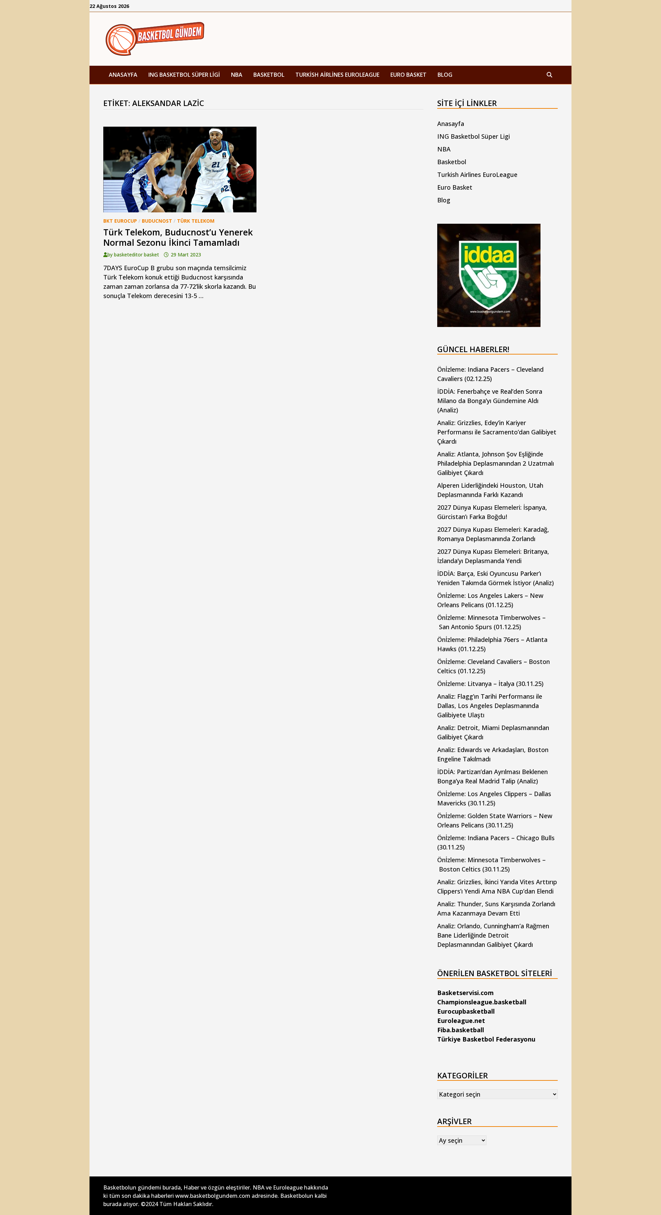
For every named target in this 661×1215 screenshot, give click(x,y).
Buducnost (157, 221)
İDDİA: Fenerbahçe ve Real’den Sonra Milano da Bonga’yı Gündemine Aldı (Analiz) (489, 400)
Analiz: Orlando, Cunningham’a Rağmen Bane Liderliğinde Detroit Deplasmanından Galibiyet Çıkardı (493, 935)
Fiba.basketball (460, 1030)
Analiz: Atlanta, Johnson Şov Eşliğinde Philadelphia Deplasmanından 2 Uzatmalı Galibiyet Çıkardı (495, 463)
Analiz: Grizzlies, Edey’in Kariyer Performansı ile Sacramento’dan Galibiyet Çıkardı (496, 432)
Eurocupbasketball (466, 1011)
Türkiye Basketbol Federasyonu (486, 1039)
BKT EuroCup (120, 221)
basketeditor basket (136, 254)
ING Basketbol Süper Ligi (184, 74)
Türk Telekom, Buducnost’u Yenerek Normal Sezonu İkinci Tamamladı (178, 237)
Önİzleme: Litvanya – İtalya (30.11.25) (490, 683)
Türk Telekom (195, 221)
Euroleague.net (461, 1020)
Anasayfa (123, 74)
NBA (236, 74)
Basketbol (268, 74)
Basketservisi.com (465, 993)
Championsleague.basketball (481, 1002)
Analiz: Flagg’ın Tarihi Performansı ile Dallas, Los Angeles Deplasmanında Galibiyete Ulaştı (489, 705)
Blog (445, 74)
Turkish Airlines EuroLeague (337, 74)
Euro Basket (408, 74)
